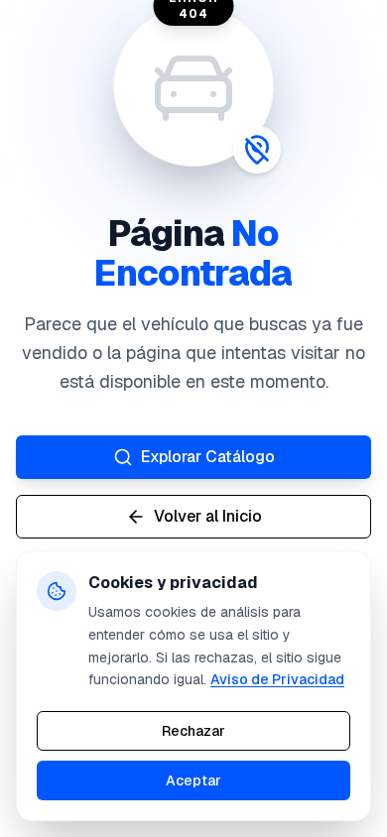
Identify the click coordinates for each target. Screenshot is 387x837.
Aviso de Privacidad (277, 679)
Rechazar (193, 731)
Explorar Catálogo (208, 456)
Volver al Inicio (208, 516)
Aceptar (193, 780)
